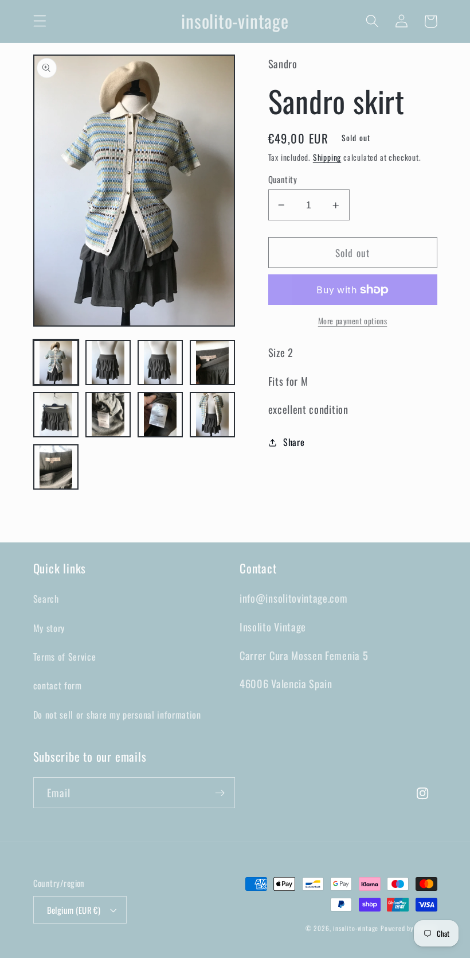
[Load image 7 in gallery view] (160, 415)
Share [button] (293, 442)
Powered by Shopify (409, 928)
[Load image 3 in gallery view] (160, 363)
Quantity (282, 179)
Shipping (327, 157)
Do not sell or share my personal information (117, 715)
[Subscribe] (219, 792)
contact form (57, 685)
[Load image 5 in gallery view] (56, 415)
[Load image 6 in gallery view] (108, 415)
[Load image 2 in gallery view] (108, 363)
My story (49, 628)
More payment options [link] (352, 321)
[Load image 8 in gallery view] (213, 415)
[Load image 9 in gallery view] (56, 467)
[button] (39, 21)
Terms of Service (64, 657)
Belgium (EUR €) (74, 909)
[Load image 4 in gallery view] (213, 363)
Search (46, 599)
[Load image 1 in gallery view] (56, 363)
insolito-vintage (355, 928)
